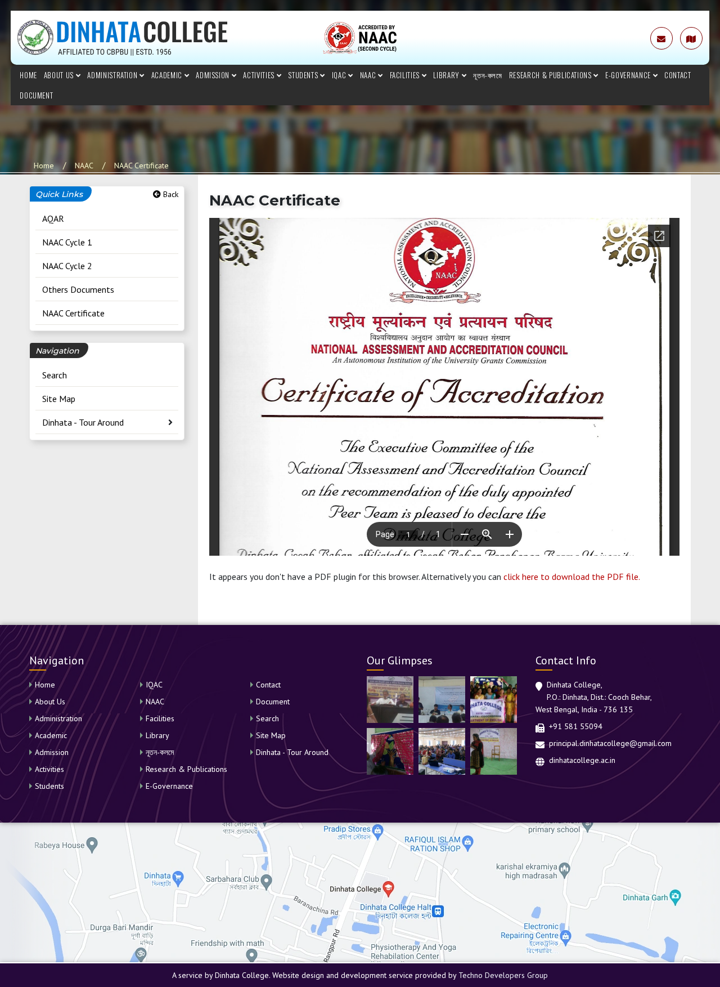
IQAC (340, 75)
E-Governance (628, 75)
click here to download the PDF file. (571, 576)
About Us (60, 75)
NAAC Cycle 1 (67, 242)
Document (36, 95)
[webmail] (661, 38)
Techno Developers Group (503, 975)
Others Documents (78, 289)
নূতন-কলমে (487, 75)
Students (304, 75)
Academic (167, 75)
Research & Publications (551, 75)
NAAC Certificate (141, 165)
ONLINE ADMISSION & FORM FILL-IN (574, 38)
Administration (113, 75)
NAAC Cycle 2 (67, 265)
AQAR (53, 218)
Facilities (406, 75)
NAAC (369, 75)
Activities (259, 75)
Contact (677, 75)
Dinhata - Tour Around (83, 422)
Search (54, 375)
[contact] (691, 38)
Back (169, 194)
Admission (214, 75)
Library (447, 75)
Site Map (58, 398)
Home (28, 75)
